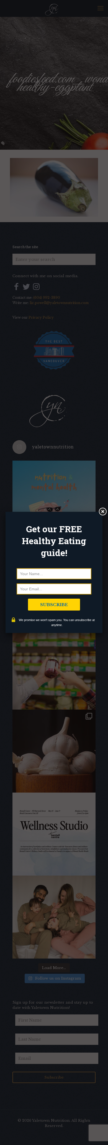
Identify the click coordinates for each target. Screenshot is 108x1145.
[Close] (102, 512)
